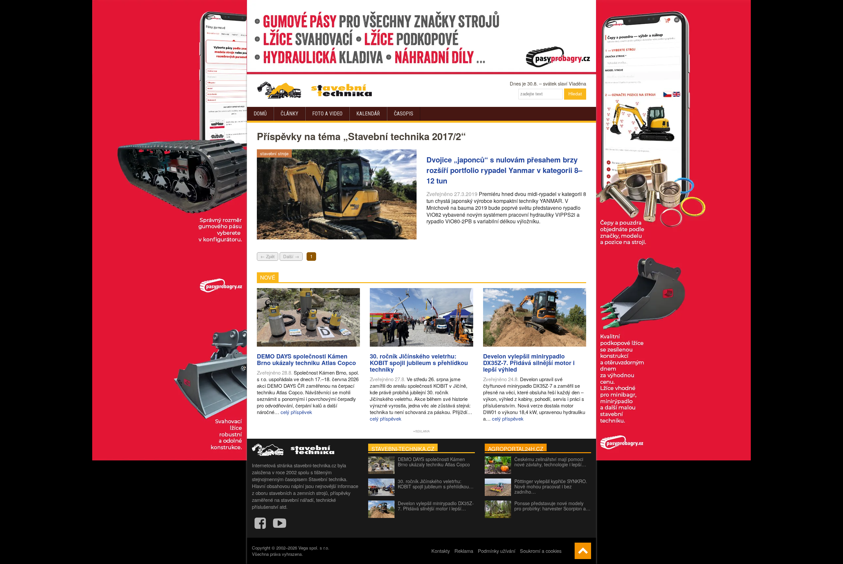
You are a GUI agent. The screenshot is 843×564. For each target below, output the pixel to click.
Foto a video (327, 113)
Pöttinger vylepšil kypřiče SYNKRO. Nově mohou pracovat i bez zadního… (550, 486)
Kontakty (440, 550)
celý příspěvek (296, 411)
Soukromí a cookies (540, 550)
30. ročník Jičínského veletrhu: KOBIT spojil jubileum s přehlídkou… (436, 484)
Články (289, 113)
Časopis (403, 113)
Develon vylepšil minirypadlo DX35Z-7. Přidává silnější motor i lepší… (436, 506)
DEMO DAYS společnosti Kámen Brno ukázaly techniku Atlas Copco (434, 462)
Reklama (463, 550)
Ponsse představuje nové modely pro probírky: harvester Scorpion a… (552, 506)
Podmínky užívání (496, 550)
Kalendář (368, 113)
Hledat (575, 93)
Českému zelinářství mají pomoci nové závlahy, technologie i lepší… (550, 462)
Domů (260, 113)
